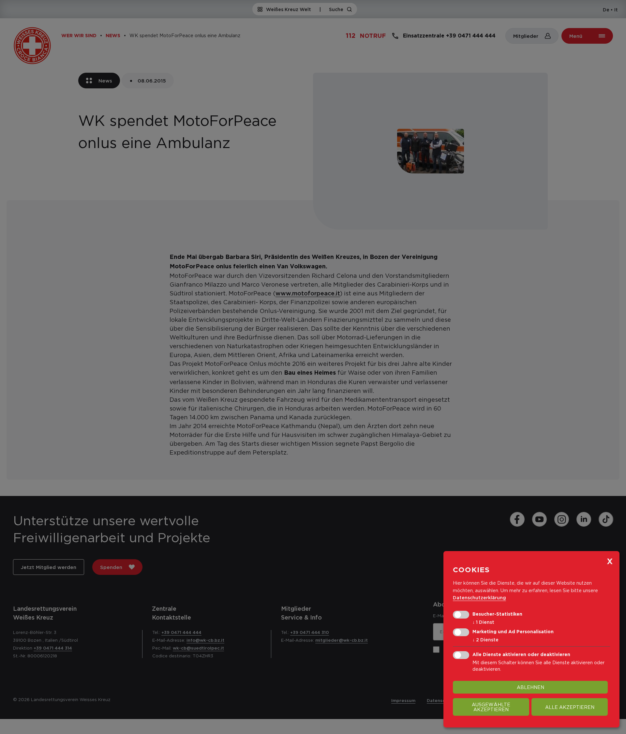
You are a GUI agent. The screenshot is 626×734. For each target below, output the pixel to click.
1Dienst (483, 622)
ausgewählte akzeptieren (491, 707)
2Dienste (485, 639)
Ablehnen (530, 687)
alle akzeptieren (569, 707)
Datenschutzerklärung (479, 597)
